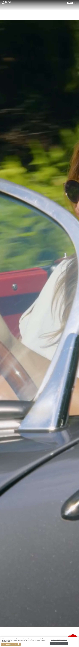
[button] (77, 2)
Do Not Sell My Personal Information (59, 640)
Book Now (70, 2)
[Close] (76, 641)
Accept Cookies (58, 643)
